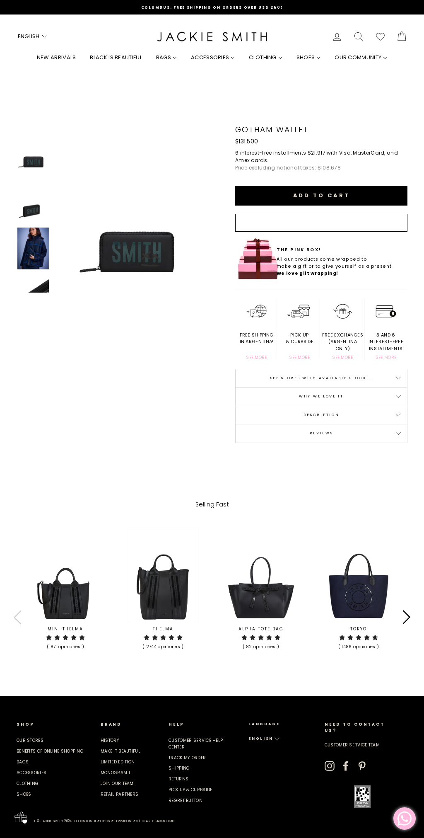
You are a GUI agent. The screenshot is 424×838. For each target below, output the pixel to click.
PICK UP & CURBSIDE (190, 790)
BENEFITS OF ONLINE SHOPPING (50, 751)
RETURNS (178, 779)
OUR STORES (30, 740)
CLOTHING (28, 783)
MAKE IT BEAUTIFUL (120, 751)
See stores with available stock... (321, 377)
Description (322, 414)
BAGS (23, 762)
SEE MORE (256, 357)
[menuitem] (56, 57)
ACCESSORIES (31, 773)
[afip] (362, 796)
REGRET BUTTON (185, 800)
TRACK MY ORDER (187, 758)
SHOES (24, 794)
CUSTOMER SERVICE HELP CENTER (196, 743)
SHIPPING (179, 768)
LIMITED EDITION (118, 762)
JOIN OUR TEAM (117, 783)
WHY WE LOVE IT (321, 396)
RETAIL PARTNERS (120, 794)
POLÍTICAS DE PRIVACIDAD (154, 821)
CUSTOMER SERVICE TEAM (352, 745)
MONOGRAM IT (116, 773)
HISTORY (110, 740)
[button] (33, 36)
